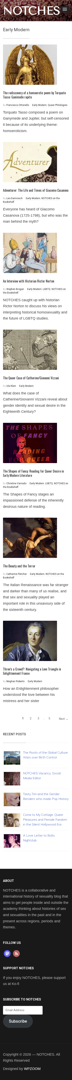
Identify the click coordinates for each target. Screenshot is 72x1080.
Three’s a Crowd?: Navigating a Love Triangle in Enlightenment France (32, 671)
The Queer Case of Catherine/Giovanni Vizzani (31, 378)
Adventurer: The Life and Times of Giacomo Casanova (35, 190)
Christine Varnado (16, 483)
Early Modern (39, 105)
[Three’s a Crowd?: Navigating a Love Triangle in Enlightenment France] (30, 640)
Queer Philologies (57, 105)
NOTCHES (31, 10)
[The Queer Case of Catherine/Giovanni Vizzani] (30, 349)
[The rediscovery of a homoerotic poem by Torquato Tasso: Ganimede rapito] (30, 64)
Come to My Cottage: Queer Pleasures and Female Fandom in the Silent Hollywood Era (45, 819)
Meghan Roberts (15, 681)
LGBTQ (46, 289)
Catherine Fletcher (16, 574)
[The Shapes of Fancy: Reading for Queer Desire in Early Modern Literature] (30, 443)
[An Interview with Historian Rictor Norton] (30, 252)
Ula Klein (11, 386)
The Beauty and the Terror (19, 566)
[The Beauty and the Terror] (30, 538)
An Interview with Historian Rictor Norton (28, 281)
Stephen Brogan (15, 289)
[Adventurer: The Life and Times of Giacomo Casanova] (30, 162)
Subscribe (18, 1021)
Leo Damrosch (14, 198)
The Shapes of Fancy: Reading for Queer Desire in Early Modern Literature (33, 473)
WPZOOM (32, 1069)
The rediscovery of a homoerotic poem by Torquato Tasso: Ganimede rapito (34, 94)
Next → (63, 718)
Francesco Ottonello (17, 105)
